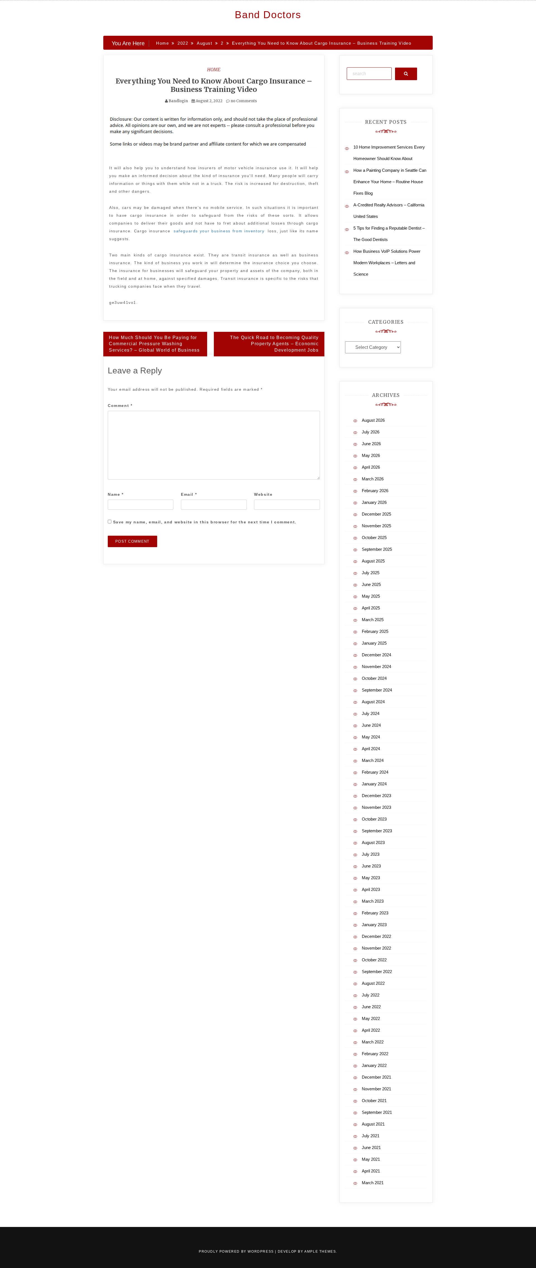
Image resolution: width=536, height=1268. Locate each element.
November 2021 (376, 1088)
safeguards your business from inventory (219, 231)
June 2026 (371, 443)
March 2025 (373, 619)
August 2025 (373, 561)
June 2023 (371, 866)
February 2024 (375, 772)
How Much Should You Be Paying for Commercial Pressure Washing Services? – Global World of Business (154, 344)
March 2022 (373, 1042)
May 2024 (371, 737)
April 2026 (371, 467)
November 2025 (376, 525)
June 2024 (371, 725)
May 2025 (371, 596)
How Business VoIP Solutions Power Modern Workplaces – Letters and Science (386, 263)
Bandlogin (178, 101)
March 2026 (373, 478)
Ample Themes (320, 1251)
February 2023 (375, 913)
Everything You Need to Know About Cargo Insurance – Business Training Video (214, 85)
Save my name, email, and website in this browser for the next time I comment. (204, 522)
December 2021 (376, 1077)
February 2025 (375, 631)
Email (189, 494)
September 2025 (377, 549)
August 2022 (373, 983)
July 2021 (370, 1135)
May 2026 (371, 455)
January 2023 (374, 924)
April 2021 (371, 1171)
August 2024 (373, 701)
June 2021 (371, 1147)
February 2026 (375, 490)
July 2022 (370, 995)
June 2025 (371, 584)
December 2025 (376, 514)
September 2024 (377, 690)
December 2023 (376, 795)
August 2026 (373, 420)
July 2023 (370, 854)
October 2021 (374, 1100)
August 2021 (373, 1124)
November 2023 (376, 807)
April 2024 (371, 748)
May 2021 (371, 1159)
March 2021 (373, 1182)
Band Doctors (268, 14)
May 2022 (371, 1018)
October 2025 (374, 537)
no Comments (243, 101)
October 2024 (374, 678)
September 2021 (377, 1112)
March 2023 (373, 901)
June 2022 (371, 1006)
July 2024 (370, 713)
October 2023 (374, 819)
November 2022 (376, 948)
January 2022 (374, 1065)
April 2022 (371, 1030)
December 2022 (376, 936)
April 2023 (371, 889)
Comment (120, 405)
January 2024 (374, 783)
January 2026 (374, 502)
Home (214, 69)
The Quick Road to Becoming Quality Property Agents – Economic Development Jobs (274, 344)
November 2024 (376, 666)
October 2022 (374, 959)
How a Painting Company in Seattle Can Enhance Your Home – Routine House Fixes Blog (389, 182)
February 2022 (375, 1053)
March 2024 (373, 760)
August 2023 (373, 842)
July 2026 (370, 432)
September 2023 (377, 830)
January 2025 (374, 643)
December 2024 (376, 654)
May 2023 (371, 877)
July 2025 (370, 572)
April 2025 (371, 608)
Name (116, 494)
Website (263, 494)
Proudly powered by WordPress (237, 1251)
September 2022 (377, 971)
